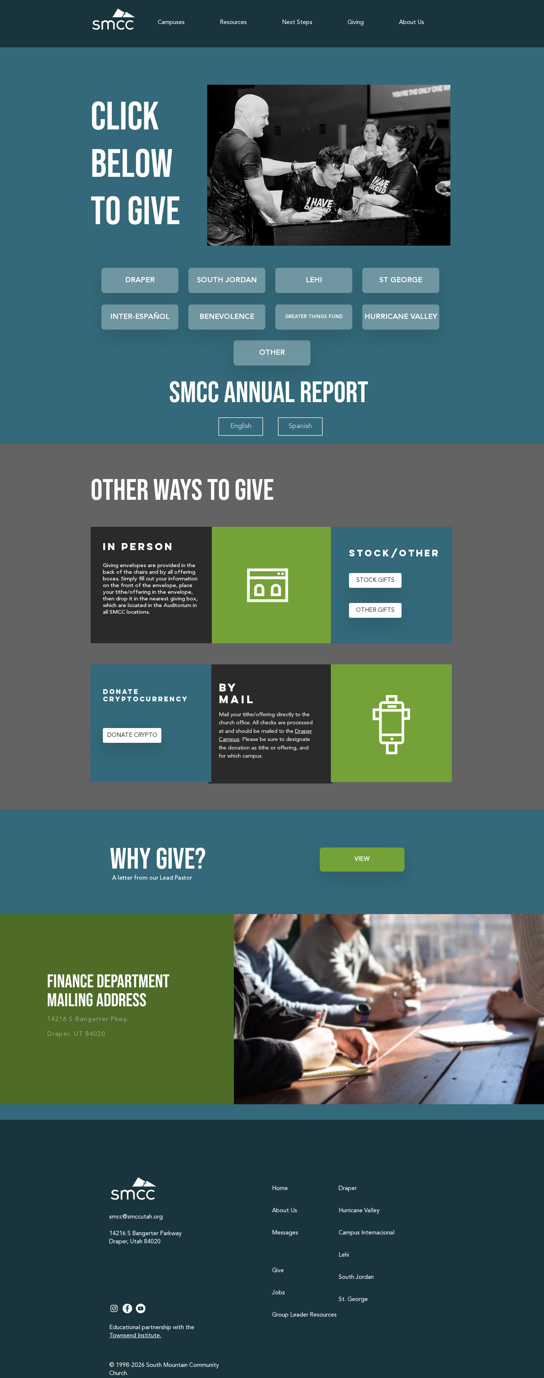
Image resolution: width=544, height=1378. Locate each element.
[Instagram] (114, 1308)
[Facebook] (127, 1308)
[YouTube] (140, 1308)
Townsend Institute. (135, 1336)
